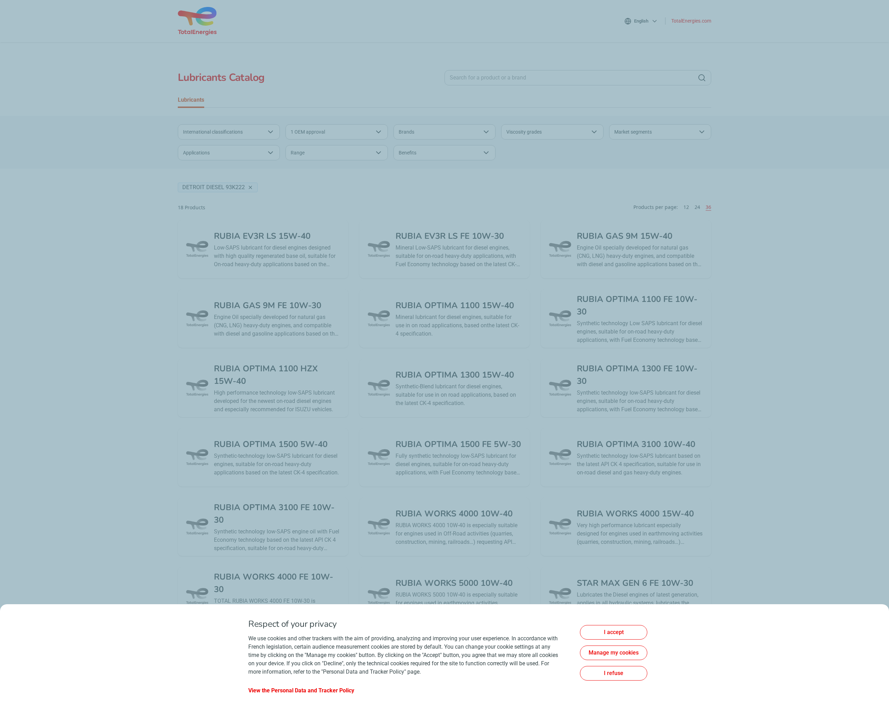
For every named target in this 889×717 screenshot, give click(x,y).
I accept (614, 632)
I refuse (613, 673)
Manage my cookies (614, 652)
